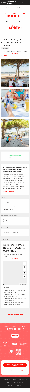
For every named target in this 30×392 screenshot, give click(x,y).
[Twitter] (11, 371)
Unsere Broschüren (18, 382)
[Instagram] (15, 371)
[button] (25, 2)
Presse (14, 379)
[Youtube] (18, 371)
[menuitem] (8, 8)
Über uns (9, 382)
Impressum (20, 385)
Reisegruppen (6, 379)
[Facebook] (8, 371)
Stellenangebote (11, 385)
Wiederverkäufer (23, 379)
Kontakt (15, 336)
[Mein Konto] (22, 2)
